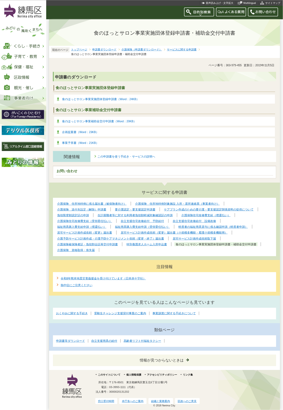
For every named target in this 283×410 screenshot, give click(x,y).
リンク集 (188, 374)
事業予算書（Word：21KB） (80, 142)
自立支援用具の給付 (104, 340)
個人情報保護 (133, 374)
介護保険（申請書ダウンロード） (141, 49)
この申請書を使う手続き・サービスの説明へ (126, 156)
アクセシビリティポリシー (162, 374)
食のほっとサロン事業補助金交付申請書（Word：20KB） (99, 121)
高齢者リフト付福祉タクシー (142, 340)
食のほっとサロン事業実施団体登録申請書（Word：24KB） (100, 99)
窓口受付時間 (106, 401)
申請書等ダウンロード (70, 340)
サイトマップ (272, 3)
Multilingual (249, 3)
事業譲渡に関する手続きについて (174, 313)
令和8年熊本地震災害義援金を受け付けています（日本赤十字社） (103, 278)
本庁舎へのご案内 (132, 401)
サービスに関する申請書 (182, 49)
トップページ (79, 49)
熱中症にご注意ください (76, 285)
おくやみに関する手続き (72, 313)
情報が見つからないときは (162, 360)
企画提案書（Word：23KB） (80, 132)
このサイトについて (109, 374)
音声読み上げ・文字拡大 (219, 3)
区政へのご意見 (187, 401)
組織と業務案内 (160, 401)
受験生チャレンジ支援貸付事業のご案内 (120, 313)
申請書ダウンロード (104, 49)
